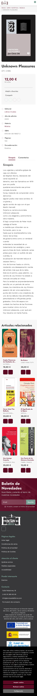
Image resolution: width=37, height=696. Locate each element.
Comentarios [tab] (23, 157)
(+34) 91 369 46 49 (9, 594)
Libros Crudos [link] (10, 112)
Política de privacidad (9, 548)
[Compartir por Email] (14, 100)
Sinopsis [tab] (11, 157)
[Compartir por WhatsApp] (10, 100)
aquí (21, 676)
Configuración (18, 691)
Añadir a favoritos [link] (11, 91)
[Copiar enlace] (18, 100)
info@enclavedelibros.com (12, 598)
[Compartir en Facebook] (6, 100)
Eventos (4, 580)
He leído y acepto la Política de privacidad (21, 506)
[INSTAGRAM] (4, 529)
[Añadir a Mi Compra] (5, 372)
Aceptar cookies (19, 682)
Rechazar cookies (18, 687)
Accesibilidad (6, 570)
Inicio (4, 8)
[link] (10, 372)
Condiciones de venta (9, 544)
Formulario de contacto (11, 602)
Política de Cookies (9, 552)
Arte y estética (12, 8)
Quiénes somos (7, 562)
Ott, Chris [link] (6, 71)
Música (22, 8)
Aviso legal (5, 540)
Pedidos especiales (8, 566)
